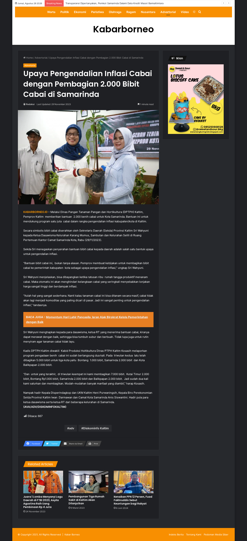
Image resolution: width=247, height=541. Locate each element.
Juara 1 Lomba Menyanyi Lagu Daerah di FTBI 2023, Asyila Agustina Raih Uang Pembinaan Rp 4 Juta (43, 502)
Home (29, 57)
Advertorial (168, 12)
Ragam (131, 12)
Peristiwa (97, 12)
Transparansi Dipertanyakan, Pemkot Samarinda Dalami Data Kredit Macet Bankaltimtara (114, 3)
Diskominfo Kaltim (96, 428)
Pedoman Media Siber (216, 534)
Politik (64, 12)
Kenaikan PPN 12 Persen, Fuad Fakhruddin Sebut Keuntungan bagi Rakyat (133, 500)
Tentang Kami (193, 534)
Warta (51, 12)
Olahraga (115, 12)
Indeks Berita (176, 534)
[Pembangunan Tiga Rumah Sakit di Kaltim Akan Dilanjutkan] (88, 482)
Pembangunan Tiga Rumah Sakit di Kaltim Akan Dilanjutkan (86, 500)
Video (185, 12)
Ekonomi (80, 12)
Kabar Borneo (72, 534)
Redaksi (30, 104)
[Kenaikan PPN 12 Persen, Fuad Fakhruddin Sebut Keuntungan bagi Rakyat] (134, 482)
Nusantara (148, 12)
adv (71, 428)
